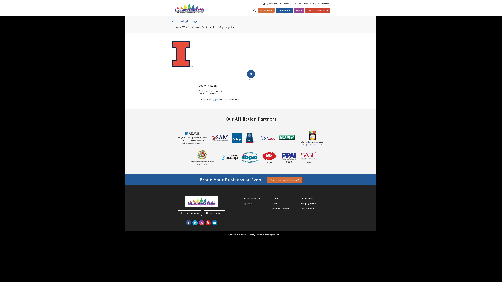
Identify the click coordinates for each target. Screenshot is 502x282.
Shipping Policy (308, 203)
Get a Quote (307, 198)
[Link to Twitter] (195, 222)
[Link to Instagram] (201, 222)
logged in (216, 99)
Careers (275, 203)
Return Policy (307, 208)
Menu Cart (297, 3)
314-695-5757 (216, 213)
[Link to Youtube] (208, 222)
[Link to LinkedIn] (214, 222)
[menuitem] (270, 4)
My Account (271, 3)
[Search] (255, 10)
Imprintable (248, 203)
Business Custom (251, 198)
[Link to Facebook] (188, 222)
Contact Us (323, 3)
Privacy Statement (280, 208)
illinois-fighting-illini (187, 21)
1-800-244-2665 (191, 213)
